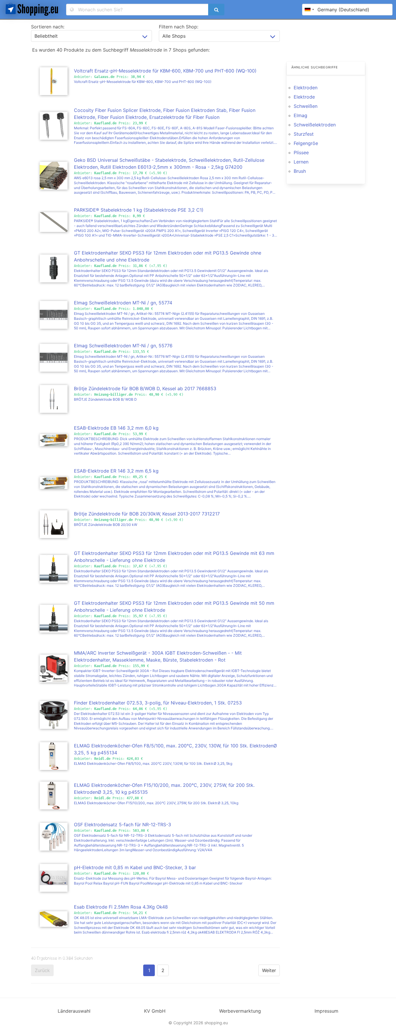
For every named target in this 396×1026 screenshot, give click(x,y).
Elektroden (305, 87)
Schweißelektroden (315, 125)
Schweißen (305, 106)
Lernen (301, 162)
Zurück (42, 970)
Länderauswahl (74, 1011)
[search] (216, 9)
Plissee (301, 152)
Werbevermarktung (240, 1011)
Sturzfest (304, 134)
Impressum (326, 1011)
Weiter (269, 970)
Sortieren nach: (47, 27)
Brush (300, 171)
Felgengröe (306, 143)
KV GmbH (155, 1011)
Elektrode (304, 97)
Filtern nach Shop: (178, 27)
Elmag (300, 115)
